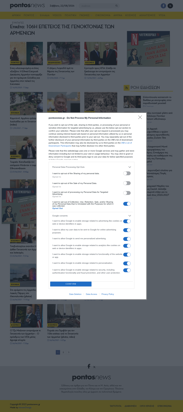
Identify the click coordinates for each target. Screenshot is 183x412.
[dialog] (91, 206)
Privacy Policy (108, 294)
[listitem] (91, 167)
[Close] (141, 118)
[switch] (127, 173)
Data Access (91, 294)
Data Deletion (75, 294)
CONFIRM (71, 284)
